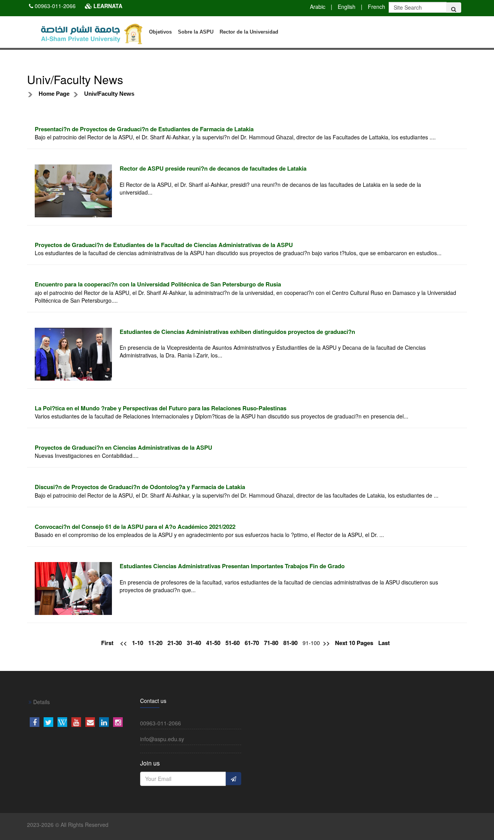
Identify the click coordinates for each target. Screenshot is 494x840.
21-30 (174, 643)
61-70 (252, 643)
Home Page (54, 93)
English (346, 6)
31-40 (194, 643)
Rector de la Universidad (249, 32)
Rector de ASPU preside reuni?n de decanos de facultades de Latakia (213, 168)
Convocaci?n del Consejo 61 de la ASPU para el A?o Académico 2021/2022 (135, 526)
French (376, 6)
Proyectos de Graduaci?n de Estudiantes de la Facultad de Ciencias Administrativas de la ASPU (164, 244)
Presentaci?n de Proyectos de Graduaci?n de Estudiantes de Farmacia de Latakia (144, 129)
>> (326, 643)
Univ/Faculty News (109, 93)
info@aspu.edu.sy (162, 739)
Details (41, 702)
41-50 (213, 643)
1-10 (137, 643)
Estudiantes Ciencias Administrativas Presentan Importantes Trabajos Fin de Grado (232, 566)
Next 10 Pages (354, 643)
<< (123, 643)
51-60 (232, 643)
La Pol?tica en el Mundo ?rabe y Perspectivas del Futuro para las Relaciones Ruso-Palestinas (160, 408)
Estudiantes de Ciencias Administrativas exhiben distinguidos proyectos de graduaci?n (237, 331)
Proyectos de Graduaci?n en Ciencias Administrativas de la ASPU (123, 447)
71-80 (271, 643)
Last (384, 643)
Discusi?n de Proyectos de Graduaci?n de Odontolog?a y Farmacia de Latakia (140, 487)
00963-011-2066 (55, 6)
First (107, 643)
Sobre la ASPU (195, 32)
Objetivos (160, 32)
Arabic (317, 6)
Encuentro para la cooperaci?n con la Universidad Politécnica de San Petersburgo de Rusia (158, 284)
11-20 (155, 643)
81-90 (290, 643)
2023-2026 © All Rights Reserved (67, 824)
